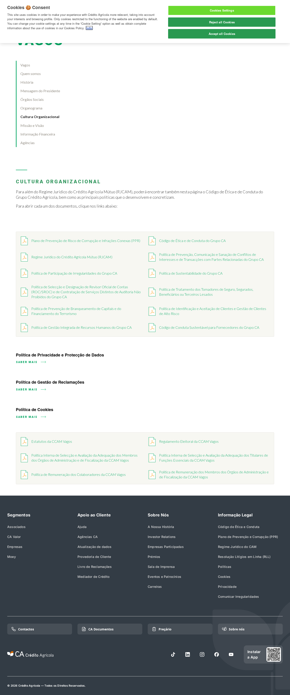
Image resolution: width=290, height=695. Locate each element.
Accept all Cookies (222, 33)
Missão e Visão (32, 125)
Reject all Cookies (222, 22)
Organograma (31, 108)
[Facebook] (216, 654)
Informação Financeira (37, 134)
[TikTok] (173, 654)
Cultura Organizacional (39, 116)
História (26, 82)
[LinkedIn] (187, 654)
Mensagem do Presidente (40, 91)
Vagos (25, 65)
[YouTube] (231, 654)
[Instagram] (202, 654)
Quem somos (30, 73)
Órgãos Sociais (32, 99)
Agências (27, 142)
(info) (89, 28)
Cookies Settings (222, 10)
